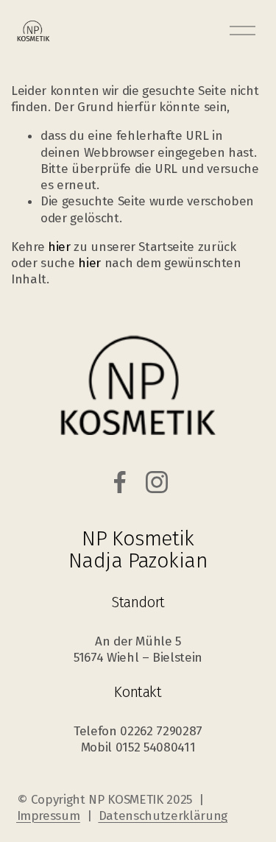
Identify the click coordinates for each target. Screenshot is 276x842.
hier (59, 247)
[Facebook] (120, 482)
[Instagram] (157, 482)
